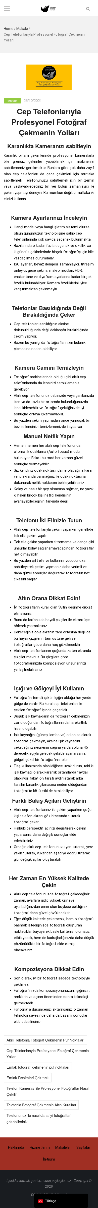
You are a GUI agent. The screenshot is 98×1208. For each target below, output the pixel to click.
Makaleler (63, 1147)
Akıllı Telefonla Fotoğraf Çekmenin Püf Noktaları (45, 1039)
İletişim (49, 1159)
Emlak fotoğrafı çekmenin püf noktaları (38, 1067)
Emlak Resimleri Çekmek (28, 1077)
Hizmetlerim (40, 1147)
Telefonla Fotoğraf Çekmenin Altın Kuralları (41, 1104)
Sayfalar (83, 1147)
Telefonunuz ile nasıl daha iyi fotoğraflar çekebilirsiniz (39, 1118)
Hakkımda (16, 1147)
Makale (22, 29)
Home (8, 29)
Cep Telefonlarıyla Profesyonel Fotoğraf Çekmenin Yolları (48, 1053)
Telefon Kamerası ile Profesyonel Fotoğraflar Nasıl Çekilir (47, 1091)
